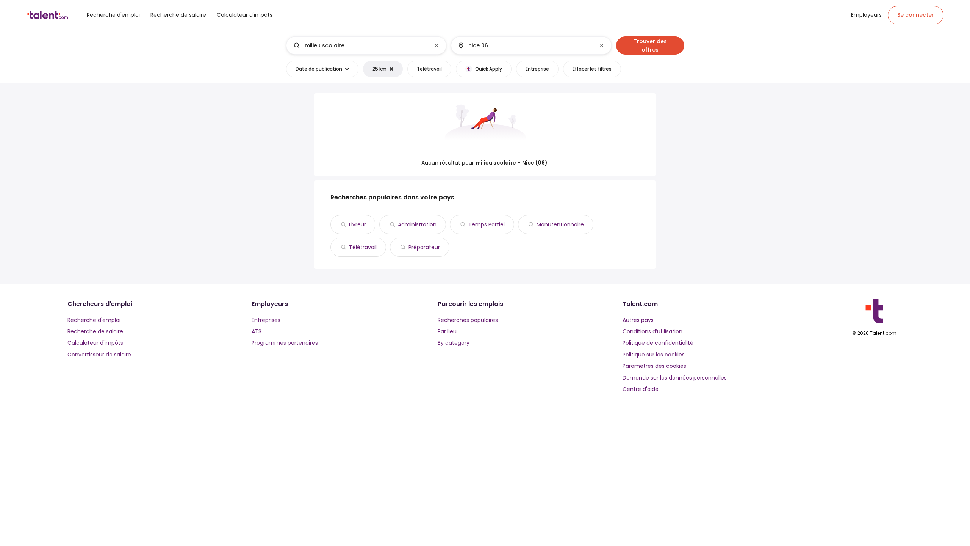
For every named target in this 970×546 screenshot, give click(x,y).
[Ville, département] (524, 45)
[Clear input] (436, 45)
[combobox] (366, 45)
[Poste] (360, 45)
